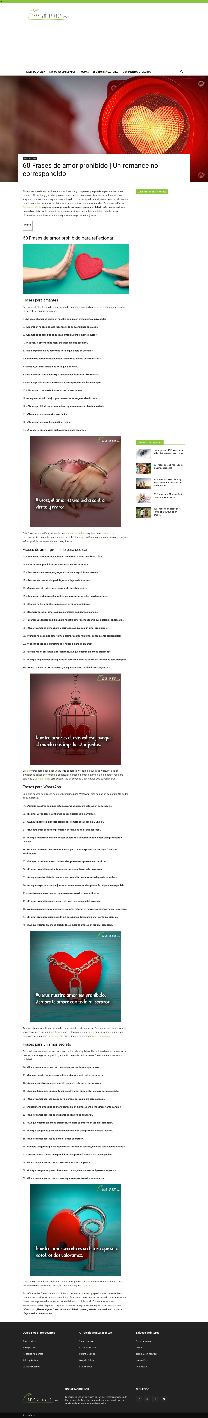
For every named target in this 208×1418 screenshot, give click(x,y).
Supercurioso (29, 1341)
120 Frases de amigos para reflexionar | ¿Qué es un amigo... (167, 512)
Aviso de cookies (144, 1341)
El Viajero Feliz (30, 1347)
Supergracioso (86, 1341)
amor (28, 770)
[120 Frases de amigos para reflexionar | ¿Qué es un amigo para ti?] (143, 512)
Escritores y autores (105, 71)
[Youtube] (164, 1399)
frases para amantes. (103, 1036)
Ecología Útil (85, 1366)
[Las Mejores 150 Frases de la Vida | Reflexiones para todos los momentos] (143, 454)
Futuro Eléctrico (87, 1353)
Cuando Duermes (32, 1366)
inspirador (53, 1036)
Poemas (84, 71)
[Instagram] (147, 1399)
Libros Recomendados (62, 71)
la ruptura (84, 1285)
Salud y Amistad (31, 1360)
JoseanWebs (142, 1360)
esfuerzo (107, 533)
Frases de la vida (35, 71)
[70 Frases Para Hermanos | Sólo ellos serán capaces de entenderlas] (143, 483)
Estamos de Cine (87, 1347)
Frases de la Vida (32, 207)
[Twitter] (155, 1399)
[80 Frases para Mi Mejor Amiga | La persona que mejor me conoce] (143, 498)
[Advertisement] (104, 45)
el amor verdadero (75, 533)
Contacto (140, 1347)
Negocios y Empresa (33, 1353)
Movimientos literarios (136, 71)
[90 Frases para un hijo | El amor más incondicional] (143, 468)
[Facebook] (139, 1399)
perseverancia (42, 778)
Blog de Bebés (86, 1360)
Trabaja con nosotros (146, 1353)
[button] (181, 72)
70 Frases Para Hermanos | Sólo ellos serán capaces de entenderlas (168, 482)
